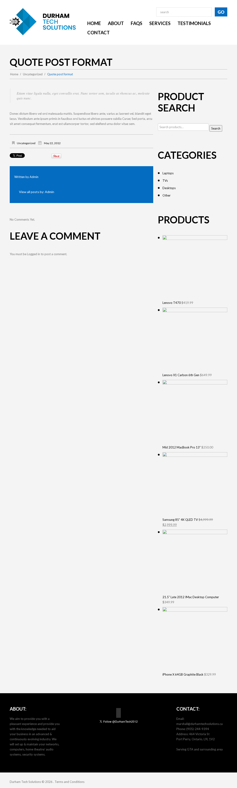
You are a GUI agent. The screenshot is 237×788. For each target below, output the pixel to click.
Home (14, 74)
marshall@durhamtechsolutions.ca (199, 724)
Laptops (168, 173)
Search (215, 128)
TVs (165, 180)
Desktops (169, 188)
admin (34, 177)
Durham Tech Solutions (25, 782)
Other (166, 195)
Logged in (33, 254)
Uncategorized (33, 74)
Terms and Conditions (69, 782)
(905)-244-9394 (197, 729)
